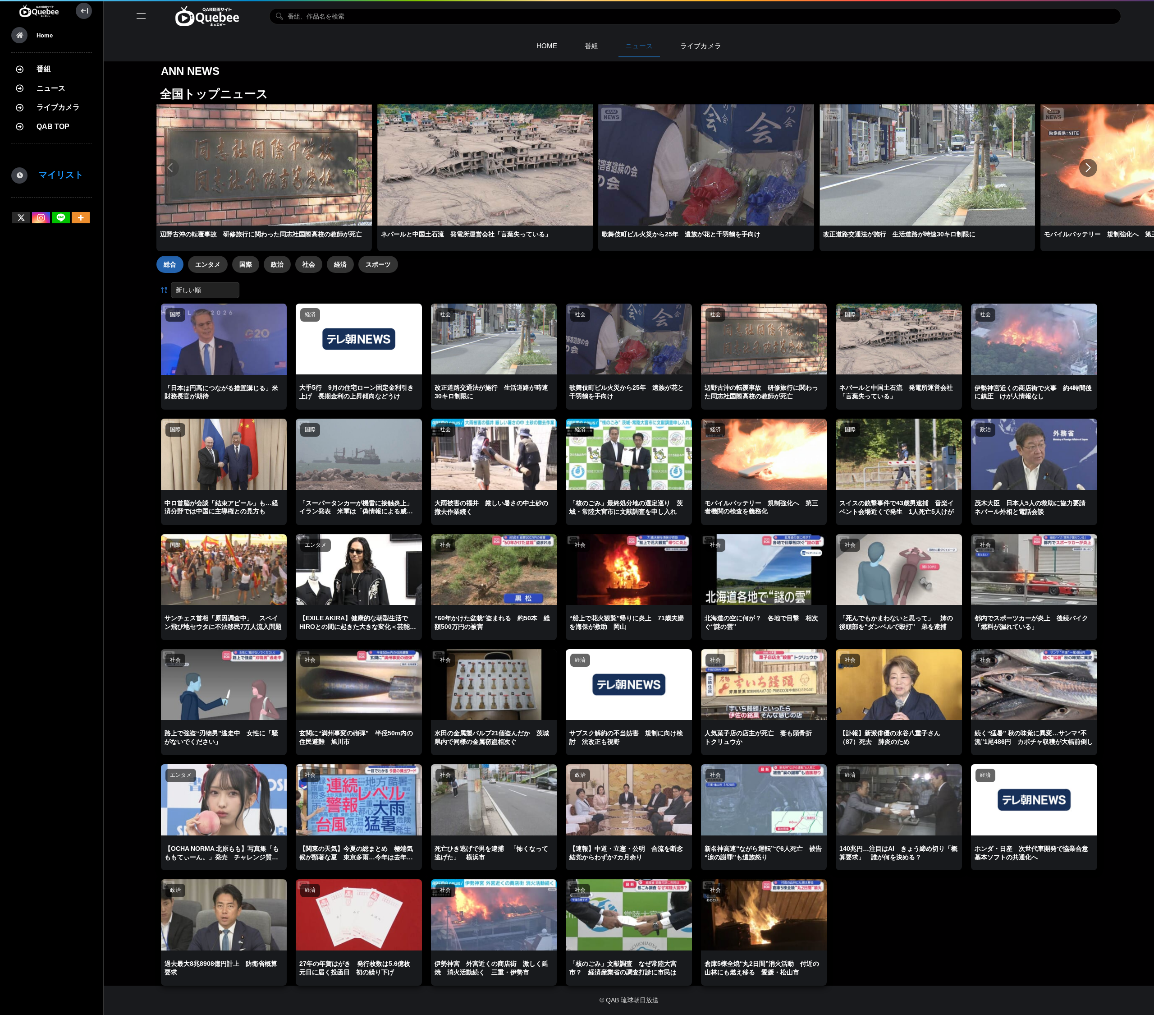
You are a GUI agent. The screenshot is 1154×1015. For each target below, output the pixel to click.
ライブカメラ (58, 107)
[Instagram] (41, 217)
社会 (308, 264)
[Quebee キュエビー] (39, 10)
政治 (277, 264)
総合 (170, 264)
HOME (547, 46)
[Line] (61, 217)
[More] (81, 217)
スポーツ (378, 264)
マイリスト (56, 175)
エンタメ (207, 264)
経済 (340, 264)
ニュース (51, 88)
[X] (21, 217)
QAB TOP (53, 126)
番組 (44, 69)
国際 (245, 264)
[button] (1088, 168)
